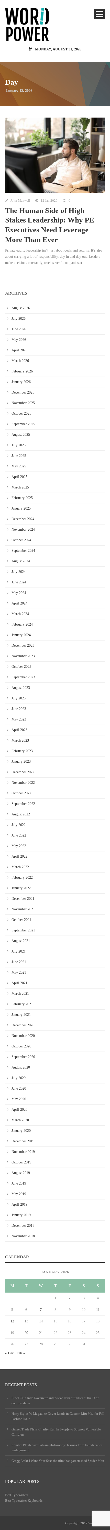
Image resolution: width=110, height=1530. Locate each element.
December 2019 (23, 1141)
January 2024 (21, 635)
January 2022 (21, 888)
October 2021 (21, 920)
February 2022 (22, 877)
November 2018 (23, 1236)
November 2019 (23, 1152)
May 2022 (19, 846)
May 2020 (19, 1099)
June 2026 (19, 329)
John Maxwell (20, 200)
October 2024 (21, 540)
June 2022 (19, 835)
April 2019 (19, 1204)
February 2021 (22, 1004)
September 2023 (23, 677)
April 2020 (19, 1109)
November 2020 (23, 1036)
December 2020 (23, 1025)
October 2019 (21, 1162)
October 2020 (21, 1046)
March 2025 (20, 487)
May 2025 (19, 466)
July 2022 (19, 825)
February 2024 (22, 624)
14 (41, 1321)
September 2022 (23, 804)
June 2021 (19, 962)
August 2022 (21, 814)
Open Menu (99, 14)
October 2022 (21, 793)
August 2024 (21, 561)
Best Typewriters (16, 1495)
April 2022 (19, 856)
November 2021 (23, 909)
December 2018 (23, 1225)
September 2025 (23, 424)
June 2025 (19, 456)
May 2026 (19, 340)
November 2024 (23, 529)
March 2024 (20, 614)
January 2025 (21, 508)
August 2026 (21, 308)
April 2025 (19, 477)
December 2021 (23, 899)
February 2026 (22, 371)
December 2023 (23, 645)
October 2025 (21, 413)
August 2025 (21, 435)
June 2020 (19, 1088)
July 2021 (19, 951)
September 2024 (23, 551)
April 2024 (19, 603)
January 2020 (21, 1131)
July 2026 (19, 319)
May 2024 (19, 593)
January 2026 (21, 382)
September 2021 (23, 930)
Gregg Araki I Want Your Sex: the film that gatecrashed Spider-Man (58, 1461)
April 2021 (19, 983)
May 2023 (19, 719)
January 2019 (21, 1215)
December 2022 (23, 772)
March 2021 (20, 993)
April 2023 (19, 730)
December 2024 (23, 519)
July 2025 (19, 445)
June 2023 (19, 709)
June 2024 (19, 582)
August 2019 (21, 1173)
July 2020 (19, 1078)
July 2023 (19, 698)
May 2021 (19, 972)
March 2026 (20, 361)
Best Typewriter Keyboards (23, 1500)
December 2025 (23, 392)
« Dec (9, 1353)
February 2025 (22, 498)
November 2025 (23, 403)
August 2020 (21, 1067)
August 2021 (21, 941)
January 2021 (21, 1015)
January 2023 (21, 761)
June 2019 (19, 1183)
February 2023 (22, 751)
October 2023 (21, 667)
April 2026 (19, 350)
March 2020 (20, 1120)
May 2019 (19, 1194)
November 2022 (23, 783)
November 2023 (23, 656)
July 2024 (19, 572)
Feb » (21, 1353)
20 (26, 1333)
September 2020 (23, 1057)
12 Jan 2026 (49, 200)
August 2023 (21, 688)
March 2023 (20, 740)
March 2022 (20, 867)
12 (12, 1321)
